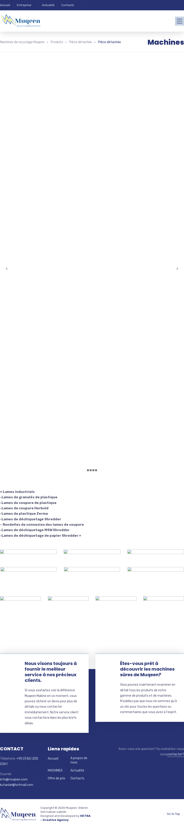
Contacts (67, 5)
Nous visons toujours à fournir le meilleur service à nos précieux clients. (51, 671)
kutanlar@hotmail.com (16, 785)
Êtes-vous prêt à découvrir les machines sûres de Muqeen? (147, 669)
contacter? (175, 754)
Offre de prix (56, 778)
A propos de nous (78, 760)
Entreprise (24, 5)
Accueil (5, 5)
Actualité (48, 5)
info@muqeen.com (14, 779)
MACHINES (55, 770)
